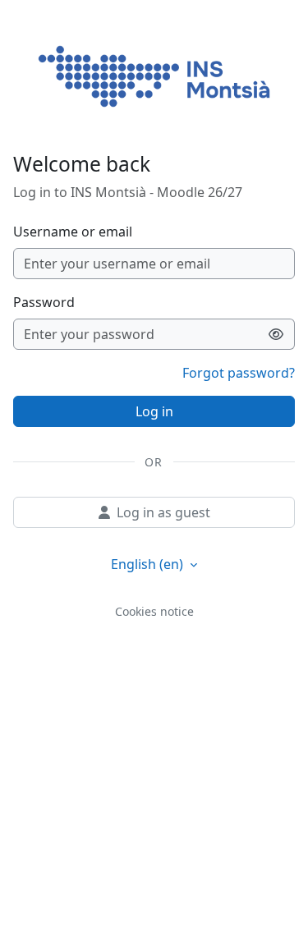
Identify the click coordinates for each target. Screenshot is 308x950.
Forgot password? (238, 373)
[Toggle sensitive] (276, 334)
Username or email (72, 232)
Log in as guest (163, 512)
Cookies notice (154, 611)
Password (44, 302)
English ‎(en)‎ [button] (148, 564)
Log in (154, 411)
